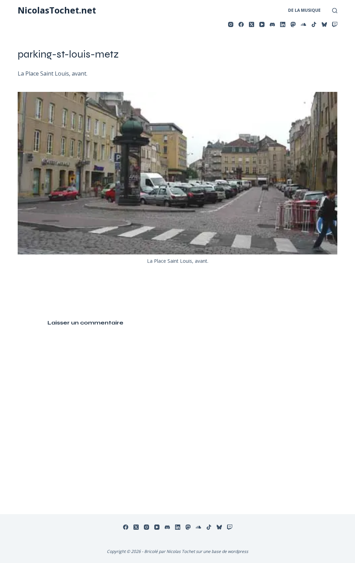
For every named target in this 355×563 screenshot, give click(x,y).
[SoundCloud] (303, 24)
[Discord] (272, 24)
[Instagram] (230, 24)
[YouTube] (262, 24)
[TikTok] (314, 24)
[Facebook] (241, 24)
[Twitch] (334, 24)
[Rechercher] (334, 10)
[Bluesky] (324, 24)
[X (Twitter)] (251, 24)
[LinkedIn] (282, 24)
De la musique (304, 10)
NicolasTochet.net (57, 10)
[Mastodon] (293, 24)
